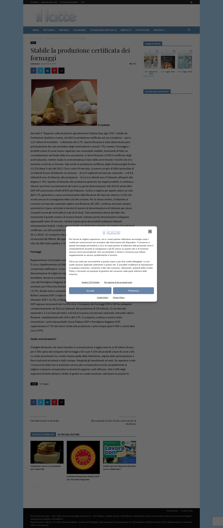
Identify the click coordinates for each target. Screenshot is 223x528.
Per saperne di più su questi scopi (118, 282)
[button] (150, 231)
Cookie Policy (102, 298)
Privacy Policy (119, 298)
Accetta (90, 290)
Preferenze (133, 290)
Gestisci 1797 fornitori (91, 282)
